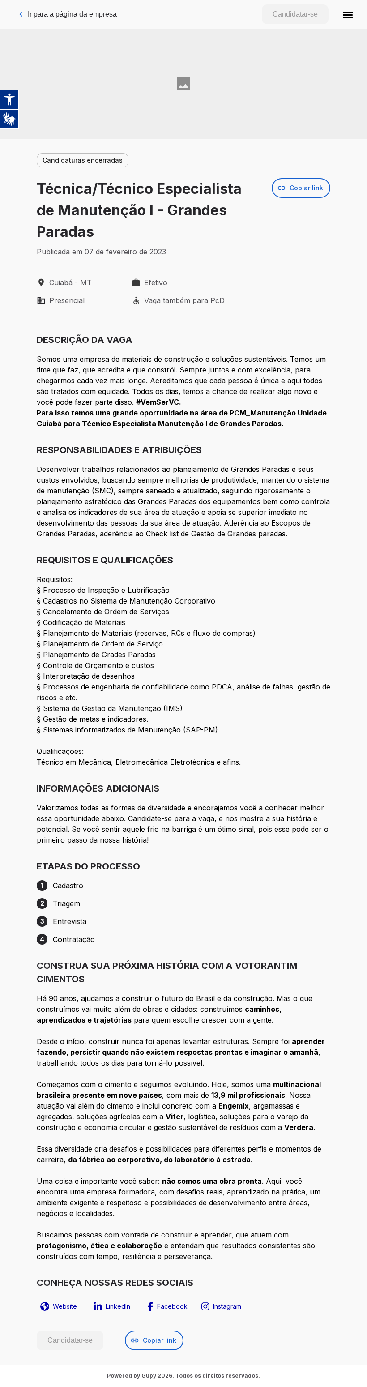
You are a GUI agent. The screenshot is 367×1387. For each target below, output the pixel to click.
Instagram (227, 1306)
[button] (347, 14)
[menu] (347, 14)
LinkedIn (118, 1306)
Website (65, 1306)
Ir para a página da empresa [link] (72, 14)
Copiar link (306, 188)
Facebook (172, 1306)
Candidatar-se (295, 14)
